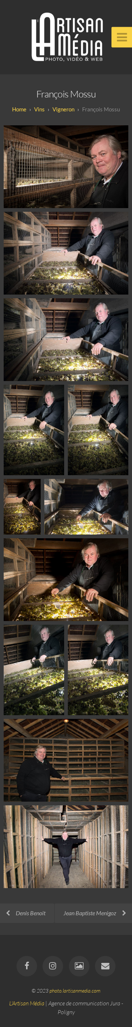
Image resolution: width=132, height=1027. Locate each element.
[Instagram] (53, 966)
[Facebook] (26, 966)
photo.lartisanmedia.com (75, 990)
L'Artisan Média (26, 1003)
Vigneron (63, 109)
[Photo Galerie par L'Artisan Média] (79, 966)
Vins (39, 109)
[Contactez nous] (105, 966)
